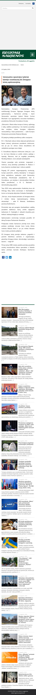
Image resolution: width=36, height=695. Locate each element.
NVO (22, 65)
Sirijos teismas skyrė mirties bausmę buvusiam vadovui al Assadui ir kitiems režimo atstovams (25, 639)
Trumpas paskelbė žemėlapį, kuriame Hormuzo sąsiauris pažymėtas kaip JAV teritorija (25, 465)
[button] (3, 257)
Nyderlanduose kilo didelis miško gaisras (25, 674)
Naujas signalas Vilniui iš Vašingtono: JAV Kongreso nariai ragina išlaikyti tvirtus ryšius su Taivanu (26, 619)
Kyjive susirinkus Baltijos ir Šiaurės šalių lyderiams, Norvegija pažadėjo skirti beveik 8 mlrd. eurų (26, 389)
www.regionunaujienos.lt (18, 693)
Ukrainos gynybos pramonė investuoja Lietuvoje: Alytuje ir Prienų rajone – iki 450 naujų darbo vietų (26, 484)
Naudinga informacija (10, 65)
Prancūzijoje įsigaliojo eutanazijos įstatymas (26, 443)
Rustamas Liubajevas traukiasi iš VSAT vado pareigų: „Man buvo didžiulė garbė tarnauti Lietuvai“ (26, 426)
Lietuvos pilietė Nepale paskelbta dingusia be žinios (26, 329)
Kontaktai (28, 3)
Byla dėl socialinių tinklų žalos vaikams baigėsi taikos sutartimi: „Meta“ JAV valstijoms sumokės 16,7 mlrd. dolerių (25, 370)
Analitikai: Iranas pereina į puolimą (24, 406)
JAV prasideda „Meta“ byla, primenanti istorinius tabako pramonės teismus (25, 504)
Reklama (21, 3)
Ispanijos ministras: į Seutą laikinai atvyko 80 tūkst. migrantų (25, 599)
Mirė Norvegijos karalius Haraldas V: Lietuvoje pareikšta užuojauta (25, 312)
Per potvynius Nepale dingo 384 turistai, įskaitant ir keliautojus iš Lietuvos (26, 348)
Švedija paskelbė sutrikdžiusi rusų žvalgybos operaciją (25, 541)
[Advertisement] (18, 30)
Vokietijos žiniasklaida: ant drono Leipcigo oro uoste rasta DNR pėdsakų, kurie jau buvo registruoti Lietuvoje (26, 582)
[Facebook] (33, 4)
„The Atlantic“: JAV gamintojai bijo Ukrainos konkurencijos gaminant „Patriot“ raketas (25, 562)
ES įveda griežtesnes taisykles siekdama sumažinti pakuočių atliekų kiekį (25, 524)
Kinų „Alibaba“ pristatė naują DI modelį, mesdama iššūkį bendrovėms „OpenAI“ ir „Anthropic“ (26, 657)
